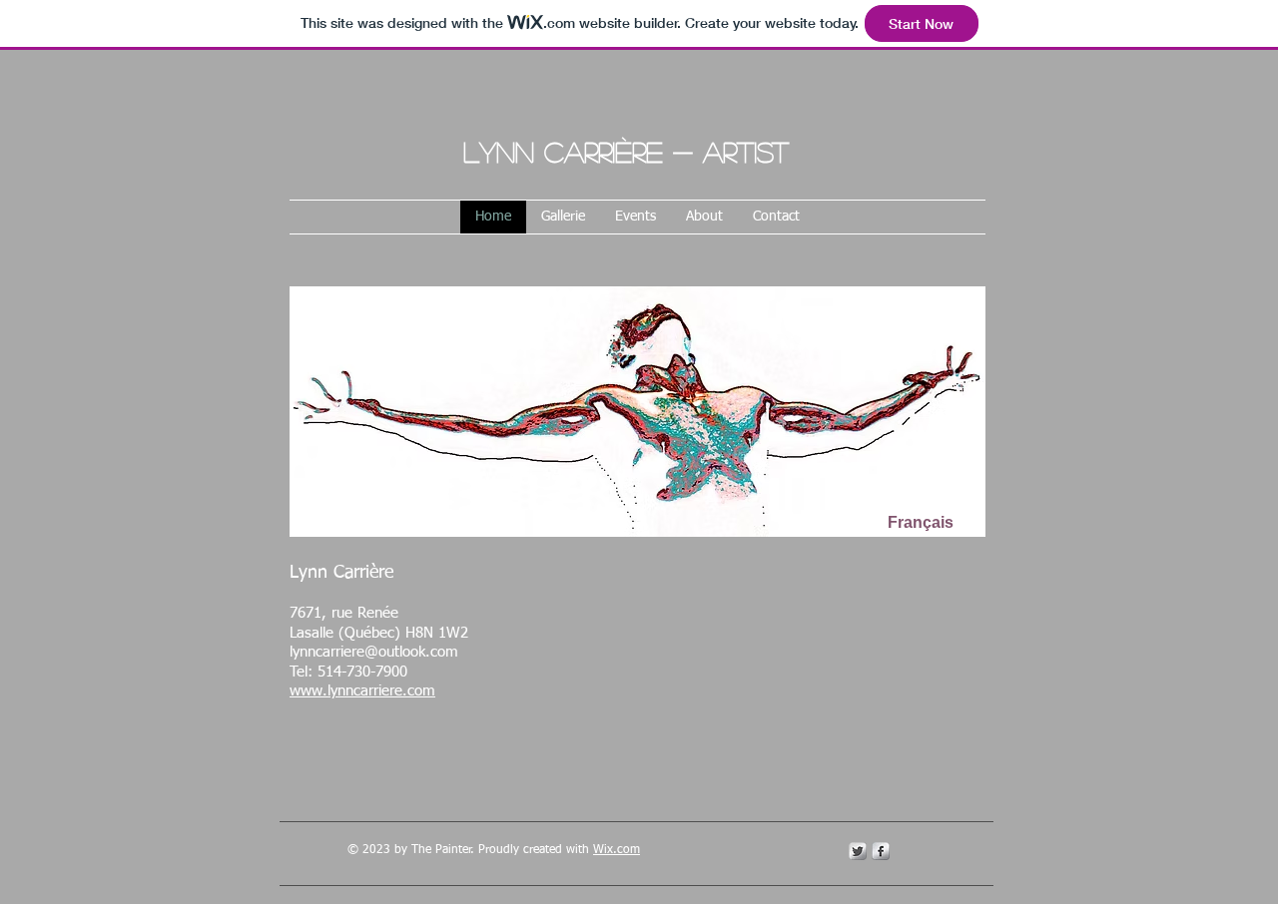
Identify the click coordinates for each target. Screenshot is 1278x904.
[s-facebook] (881, 851)
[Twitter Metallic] (858, 851)
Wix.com (616, 850)
